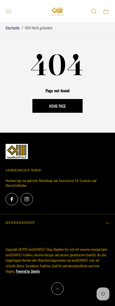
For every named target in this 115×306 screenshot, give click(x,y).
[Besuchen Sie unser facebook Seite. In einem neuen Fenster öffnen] (12, 199)
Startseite (13, 27)
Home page (57, 106)
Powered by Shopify (28, 271)
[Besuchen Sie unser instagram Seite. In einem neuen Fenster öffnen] (27, 199)
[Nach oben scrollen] (57, 288)
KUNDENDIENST (20, 222)
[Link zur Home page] (17, 152)
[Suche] (94, 11)
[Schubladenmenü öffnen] (9, 11)
